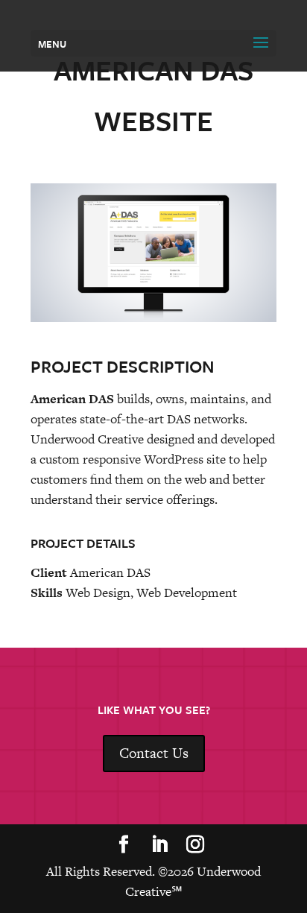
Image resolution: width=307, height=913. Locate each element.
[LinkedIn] (159, 845)
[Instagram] (195, 845)
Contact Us (154, 753)
